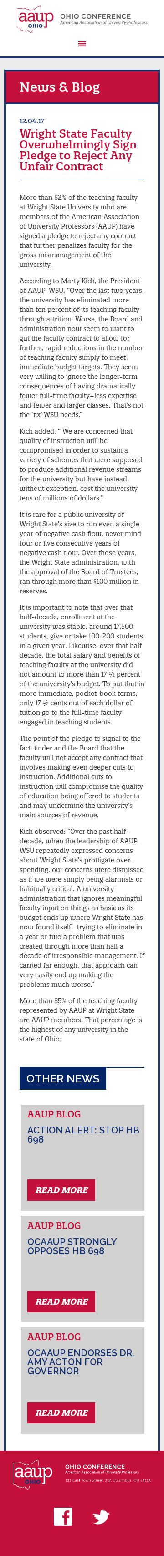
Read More (61, 1190)
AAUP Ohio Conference (82, 19)
